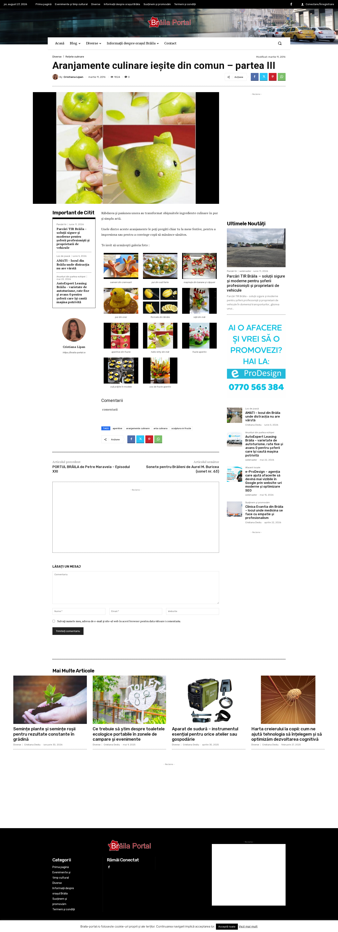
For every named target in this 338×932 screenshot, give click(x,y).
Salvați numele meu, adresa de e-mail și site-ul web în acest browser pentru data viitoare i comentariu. (119, 621)
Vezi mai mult (248, 926)
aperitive (117, 428)
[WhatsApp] (282, 77)
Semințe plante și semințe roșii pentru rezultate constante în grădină (44, 734)
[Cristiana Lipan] (55, 77)
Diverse (57, 56)
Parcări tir (62, 224)
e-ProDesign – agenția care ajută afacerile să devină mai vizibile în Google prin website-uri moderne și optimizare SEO (263, 481)
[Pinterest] (273, 77)
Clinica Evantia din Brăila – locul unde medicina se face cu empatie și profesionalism (264, 512)
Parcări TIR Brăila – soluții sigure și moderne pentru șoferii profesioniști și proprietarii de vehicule (73, 238)
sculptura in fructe (181, 428)
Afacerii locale (252, 467)
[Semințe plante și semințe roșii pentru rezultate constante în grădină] (50, 700)
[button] (280, 43)
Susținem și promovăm (257, 503)
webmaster (245, 271)
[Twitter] (264, 77)
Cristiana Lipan (73, 77)
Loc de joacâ (63, 256)
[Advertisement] (135, 519)
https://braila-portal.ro (74, 352)
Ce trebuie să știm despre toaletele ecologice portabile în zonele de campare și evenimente (129, 734)
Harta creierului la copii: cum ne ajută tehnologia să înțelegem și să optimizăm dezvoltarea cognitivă (286, 734)
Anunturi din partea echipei (71, 277)
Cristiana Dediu (253, 425)
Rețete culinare (75, 56)
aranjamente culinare (138, 428)
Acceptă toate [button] (227, 926)
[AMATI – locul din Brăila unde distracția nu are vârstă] (234, 415)
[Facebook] (291, 4)
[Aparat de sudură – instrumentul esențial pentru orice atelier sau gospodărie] (208, 700)
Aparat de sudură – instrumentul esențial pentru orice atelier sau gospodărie (205, 734)
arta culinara (160, 428)
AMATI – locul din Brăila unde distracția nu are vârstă (73, 264)
